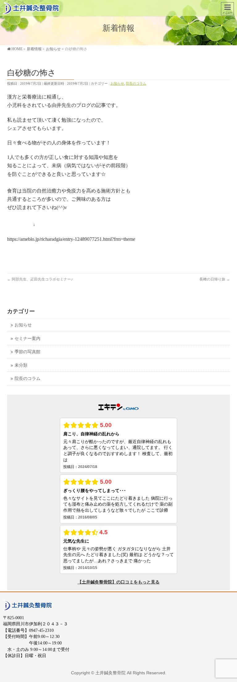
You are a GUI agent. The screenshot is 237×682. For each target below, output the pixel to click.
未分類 (21, 365)
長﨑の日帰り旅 (214, 279)
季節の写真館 (27, 351)
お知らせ (117, 83)
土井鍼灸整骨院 (110, 672)
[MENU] (227, 8)
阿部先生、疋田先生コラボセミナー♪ (40, 279)
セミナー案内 (27, 338)
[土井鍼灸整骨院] (31, 8)
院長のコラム (136, 83)
